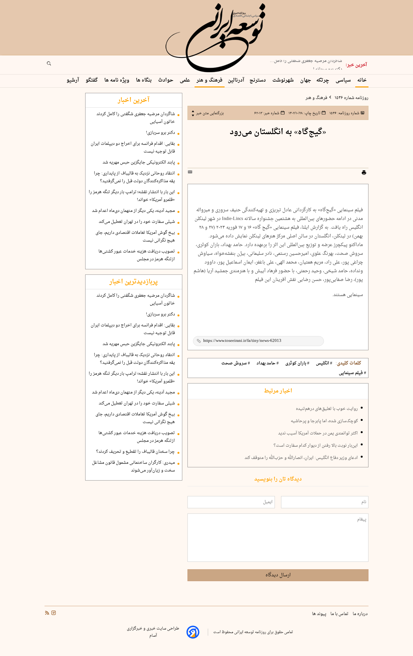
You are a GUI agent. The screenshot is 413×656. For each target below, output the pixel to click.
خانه (362, 80)
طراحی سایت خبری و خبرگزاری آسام (153, 632)
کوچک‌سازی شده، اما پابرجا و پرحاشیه (324, 421)
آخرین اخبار (133, 100)
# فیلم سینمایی (352, 373)
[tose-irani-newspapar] (216, 38)
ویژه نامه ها (117, 80)
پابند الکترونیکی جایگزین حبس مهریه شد (139, 162)
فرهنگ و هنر (209, 80)
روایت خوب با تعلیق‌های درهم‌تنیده (327, 409)
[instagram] (53, 614)
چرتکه (323, 80)
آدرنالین (236, 80)
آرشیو (73, 80)
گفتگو (92, 80)
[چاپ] (363, 173)
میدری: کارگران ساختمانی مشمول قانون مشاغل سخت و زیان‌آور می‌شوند (133, 466)
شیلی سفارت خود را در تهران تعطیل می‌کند (137, 222)
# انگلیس (324, 363)
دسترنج (258, 80)
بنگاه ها (144, 80)
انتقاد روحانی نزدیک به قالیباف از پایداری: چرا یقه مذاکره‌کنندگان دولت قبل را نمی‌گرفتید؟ (134, 177)
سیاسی (344, 80)
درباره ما (360, 614)
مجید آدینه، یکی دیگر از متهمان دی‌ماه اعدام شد (133, 211)
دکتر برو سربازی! (327, 67)
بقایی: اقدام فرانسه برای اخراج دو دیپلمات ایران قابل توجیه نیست (133, 147)
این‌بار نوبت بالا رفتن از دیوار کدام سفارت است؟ (316, 446)
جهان (305, 80)
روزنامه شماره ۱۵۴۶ (351, 98)
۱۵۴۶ (343, 113)
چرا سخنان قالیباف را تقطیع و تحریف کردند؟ (135, 452)
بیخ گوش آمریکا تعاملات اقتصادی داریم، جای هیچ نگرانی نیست (135, 236)
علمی (185, 80)
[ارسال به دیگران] (191, 173)
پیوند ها (319, 614)
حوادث (166, 80)
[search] (55, 65)
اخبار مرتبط (278, 391)
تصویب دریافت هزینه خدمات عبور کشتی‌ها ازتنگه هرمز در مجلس (136, 255)
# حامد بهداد (268, 363)
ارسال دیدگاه (278, 575)
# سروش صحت (235, 363)
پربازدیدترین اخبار (133, 282)
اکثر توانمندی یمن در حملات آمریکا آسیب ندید (318, 433)
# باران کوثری (297, 363)
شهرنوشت (283, 80)
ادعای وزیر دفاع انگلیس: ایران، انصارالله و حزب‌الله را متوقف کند (301, 458)
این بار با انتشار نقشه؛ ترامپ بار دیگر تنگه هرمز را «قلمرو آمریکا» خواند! (132, 196)
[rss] (47, 614)
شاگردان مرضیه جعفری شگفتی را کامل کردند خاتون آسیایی (135, 118)
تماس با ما (339, 614)
